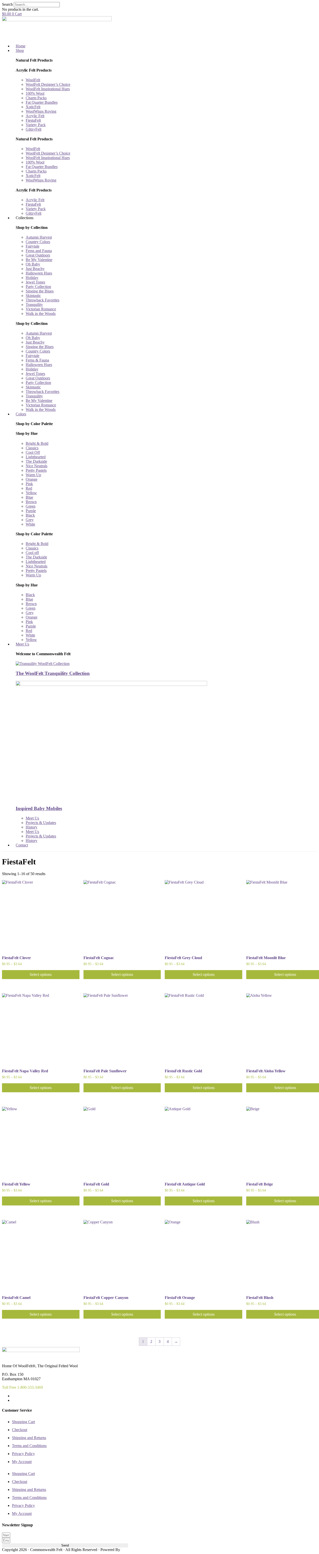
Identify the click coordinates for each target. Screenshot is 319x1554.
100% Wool (35, 93)
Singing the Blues (40, 291)
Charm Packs (36, 98)
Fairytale (32, 246)
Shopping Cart (23, 1422)
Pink (29, 484)
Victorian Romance (41, 309)
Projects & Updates (41, 823)
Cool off (32, 552)
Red (29, 488)
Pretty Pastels (36, 470)
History (31, 827)
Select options (41, 974)
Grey (30, 520)
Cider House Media (132, 1550)
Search (7, 4)
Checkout (19, 1430)
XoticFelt (33, 107)
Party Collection (38, 286)
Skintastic (33, 295)
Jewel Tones (35, 282)
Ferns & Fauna (37, 360)
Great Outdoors (38, 255)
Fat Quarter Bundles (42, 102)
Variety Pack (36, 125)
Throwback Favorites (42, 300)
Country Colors (38, 242)
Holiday (32, 277)
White (30, 524)
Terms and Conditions (29, 1446)
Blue (29, 497)
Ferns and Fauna (39, 251)
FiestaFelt (33, 120)
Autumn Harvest (39, 237)
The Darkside (36, 461)
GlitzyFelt (33, 129)
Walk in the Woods (41, 313)
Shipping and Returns (29, 1438)
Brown (31, 502)
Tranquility (34, 304)
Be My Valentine (39, 260)
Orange (31, 479)
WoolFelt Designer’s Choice (48, 84)
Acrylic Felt (35, 116)
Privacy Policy (23, 1454)
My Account (22, 1462)
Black (30, 515)
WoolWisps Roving (41, 111)
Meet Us (32, 818)
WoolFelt (33, 80)
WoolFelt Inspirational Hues (48, 89)
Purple (31, 511)
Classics (32, 448)
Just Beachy (35, 269)
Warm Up (33, 475)
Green (30, 506)
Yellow (31, 493)
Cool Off (33, 452)
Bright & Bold (37, 443)
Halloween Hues (39, 273)
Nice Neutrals (36, 466)
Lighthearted (36, 457)
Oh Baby (33, 264)
